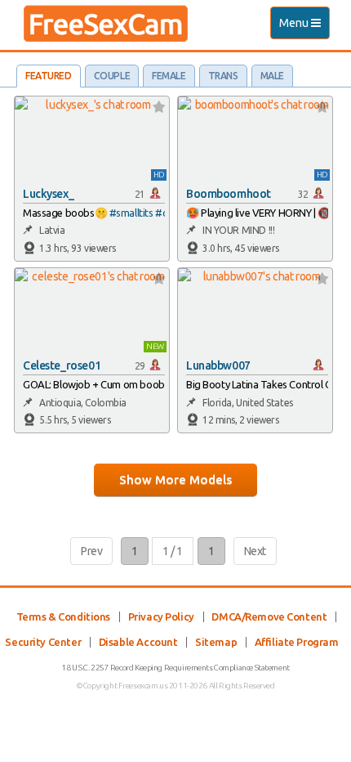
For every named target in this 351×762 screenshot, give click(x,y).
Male (272, 75)
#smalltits (131, 212)
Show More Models (175, 479)
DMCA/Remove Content (269, 616)
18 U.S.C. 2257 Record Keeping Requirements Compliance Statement (175, 667)
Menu (304, 27)
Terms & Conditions (63, 616)
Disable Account (138, 642)
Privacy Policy (161, 616)
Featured (48, 75)
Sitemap (216, 642)
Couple (112, 75)
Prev (91, 551)
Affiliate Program (297, 642)
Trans (223, 75)
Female (168, 75)
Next (255, 551)
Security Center (43, 642)
